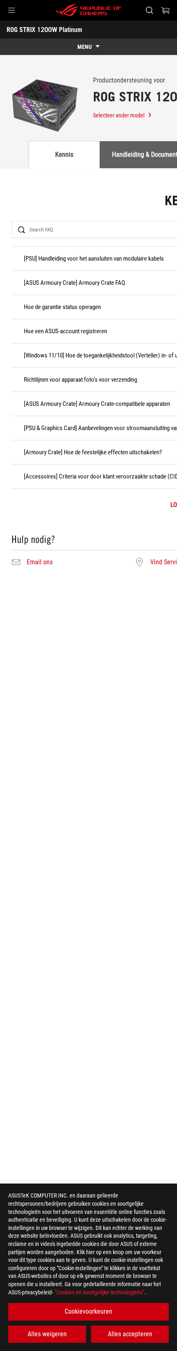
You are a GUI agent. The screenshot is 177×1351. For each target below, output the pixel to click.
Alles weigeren (47, 1334)
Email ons (40, 562)
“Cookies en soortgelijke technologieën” (99, 1292)
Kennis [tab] (64, 154)
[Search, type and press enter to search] (149, 10)
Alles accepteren (130, 1334)
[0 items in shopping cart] (165, 10)
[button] (11, 10)
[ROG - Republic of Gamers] (88, 10)
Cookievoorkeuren (88, 1311)
